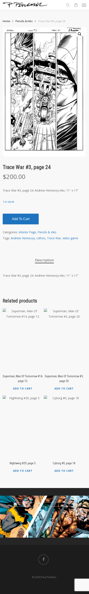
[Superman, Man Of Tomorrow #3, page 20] (64, 339)
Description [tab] (44, 260)
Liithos (40, 238)
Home (6, 21)
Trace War (54, 238)
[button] (84, 5)
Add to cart (20, 219)
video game (70, 238)
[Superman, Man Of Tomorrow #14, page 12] (23, 339)
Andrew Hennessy (23, 238)
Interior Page (27, 232)
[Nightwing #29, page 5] (23, 426)
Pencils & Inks (24, 21)
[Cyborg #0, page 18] (64, 426)
